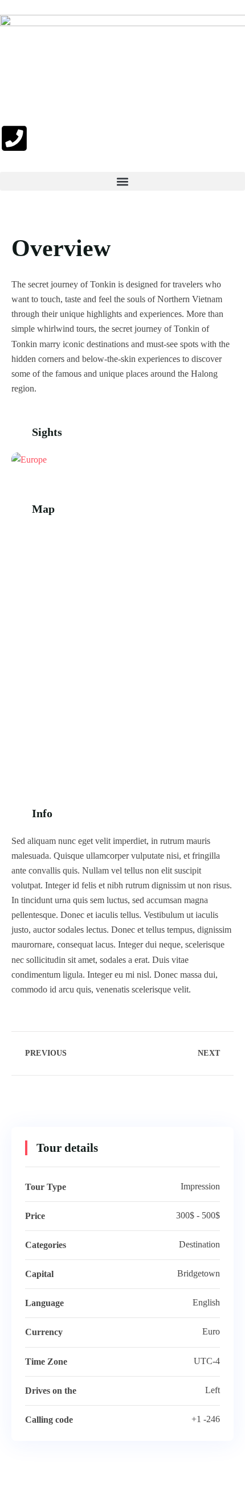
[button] (122, 181)
